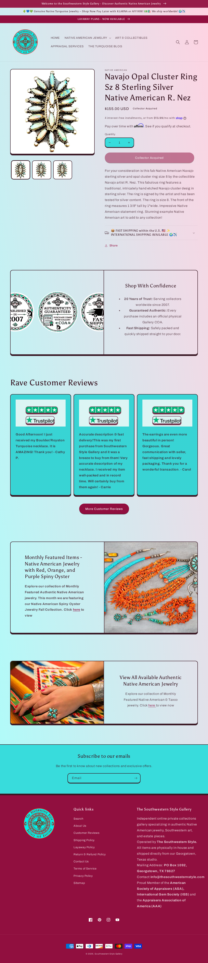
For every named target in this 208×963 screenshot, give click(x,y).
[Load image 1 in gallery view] (20, 169)
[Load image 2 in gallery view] (41, 169)
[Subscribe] (135, 778)
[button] (87, 38)
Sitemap (79, 883)
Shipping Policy (84, 840)
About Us (80, 825)
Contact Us (81, 861)
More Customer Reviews (104, 509)
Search (78, 818)
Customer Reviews (87, 832)
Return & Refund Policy (90, 854)
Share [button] (113, 245)
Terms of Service (85, 868)
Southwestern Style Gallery (108, 954)
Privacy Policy (83, 875)
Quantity (110, 134)
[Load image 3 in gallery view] (62, 169)
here (152, 705)
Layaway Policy (84, 847)
